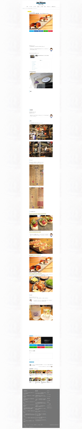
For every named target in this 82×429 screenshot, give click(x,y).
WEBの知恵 (38, 6)
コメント (30, 352)
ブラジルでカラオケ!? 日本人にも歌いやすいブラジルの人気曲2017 (28, 393)
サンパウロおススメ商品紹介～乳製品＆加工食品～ (29, 418)
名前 (29, 359)
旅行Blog (45, 6)
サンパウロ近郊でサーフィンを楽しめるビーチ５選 (29, 402)
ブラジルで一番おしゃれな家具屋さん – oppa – (28, 420)
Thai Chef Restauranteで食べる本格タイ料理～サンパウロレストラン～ (40, 420)
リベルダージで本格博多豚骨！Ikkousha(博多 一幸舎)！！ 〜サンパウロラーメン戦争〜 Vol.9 (40, 400)
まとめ (33, 69)
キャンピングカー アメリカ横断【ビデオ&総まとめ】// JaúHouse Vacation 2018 (40, 393)
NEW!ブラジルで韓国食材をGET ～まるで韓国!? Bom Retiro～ (29, 396)
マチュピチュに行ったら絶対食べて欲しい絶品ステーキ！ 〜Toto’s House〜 (40, 417)
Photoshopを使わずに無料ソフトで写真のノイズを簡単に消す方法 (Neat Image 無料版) (29, 408)
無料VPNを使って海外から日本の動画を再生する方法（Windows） (28, 399)
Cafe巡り (27, 6)
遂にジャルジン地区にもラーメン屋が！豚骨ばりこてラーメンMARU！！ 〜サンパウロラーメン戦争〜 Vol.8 (40, 415)
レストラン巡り (30, 6)
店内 (33, 65)
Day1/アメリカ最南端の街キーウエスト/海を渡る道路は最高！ (40, 409)
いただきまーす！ (35, 68)
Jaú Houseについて (48, 6)
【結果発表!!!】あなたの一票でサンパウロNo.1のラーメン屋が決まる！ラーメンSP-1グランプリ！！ (40, 396)
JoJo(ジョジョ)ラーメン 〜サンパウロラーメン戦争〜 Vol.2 (29, 405)
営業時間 (33, 64)
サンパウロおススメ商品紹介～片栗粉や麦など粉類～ (29, 411)
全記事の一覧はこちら (54, 6)
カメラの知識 (41, 6)
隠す (41, 60)
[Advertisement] (41, 38)
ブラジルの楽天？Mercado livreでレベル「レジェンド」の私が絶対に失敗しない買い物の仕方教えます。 (29, 415)
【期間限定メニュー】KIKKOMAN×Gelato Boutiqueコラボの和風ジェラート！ (40, 406)
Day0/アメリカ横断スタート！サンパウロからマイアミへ (40, 411)
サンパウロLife (34, 6)
